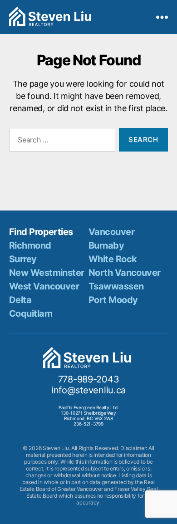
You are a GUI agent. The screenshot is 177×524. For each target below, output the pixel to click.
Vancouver (111, 231)
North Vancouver (124, 272)
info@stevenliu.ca (88, 390)
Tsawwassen (115, 286)
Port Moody (113, 299)
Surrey (23, 259)
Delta (20, 299)
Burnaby (106, 245)
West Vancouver (44, 286)
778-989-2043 (88, 379)
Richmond (30, 245)
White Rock (112, 259)
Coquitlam (30, 313)
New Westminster (46, 272)
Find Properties (41, 231)
